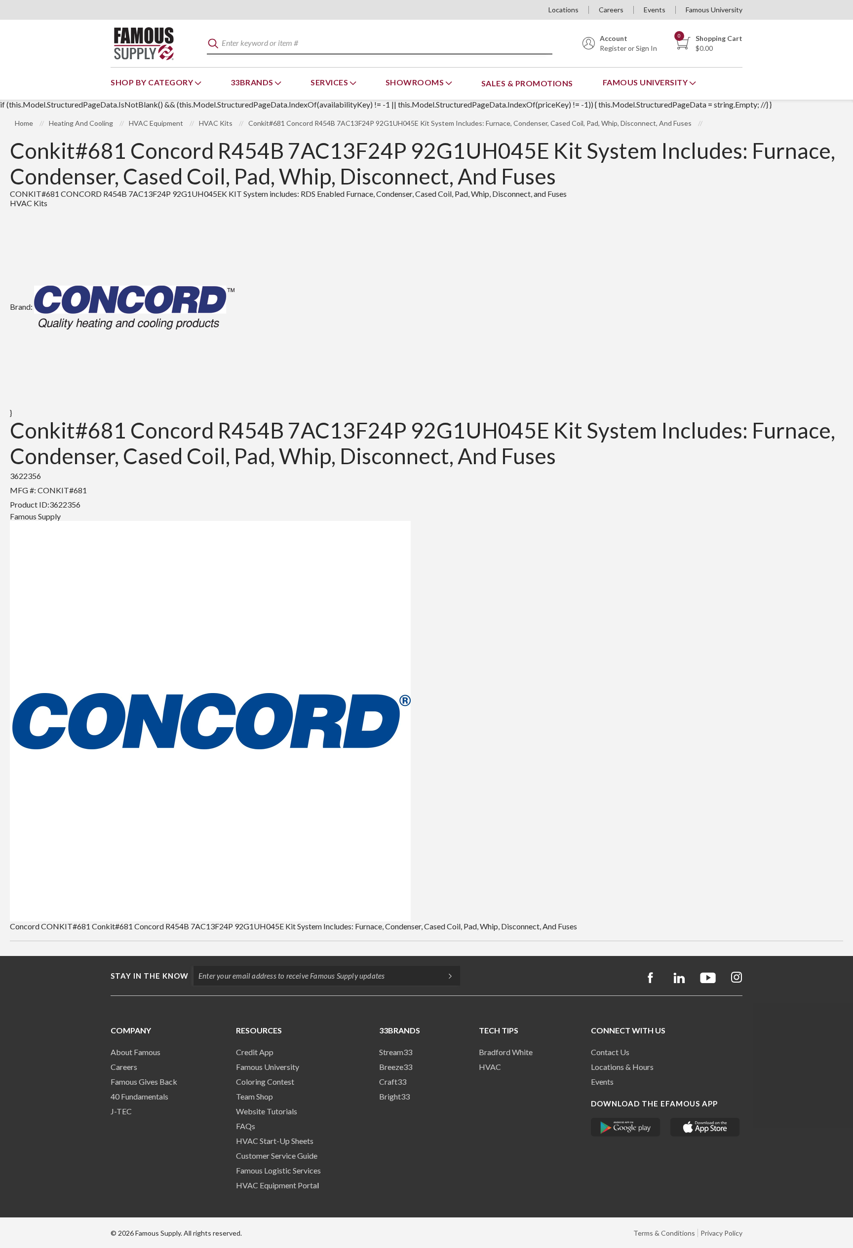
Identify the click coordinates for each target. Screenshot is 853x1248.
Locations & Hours (622, 1066)
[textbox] (379, 44)
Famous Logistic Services (278, 1170)
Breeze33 (395, 1066)
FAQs (245, 1126)
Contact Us (610, 1052)
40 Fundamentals (139, 1096)
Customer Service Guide (276, 1155)
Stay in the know (150, 975)
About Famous (135, 1052)
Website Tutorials (266, 1111)
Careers (611, 9)
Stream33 (395, 1052)
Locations (563, 9)
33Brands (253, 82)
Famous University (714, 9)
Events (654, 9)
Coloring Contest (265, 1081)
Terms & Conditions (664, 1233)
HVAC (490, 1066)
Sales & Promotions (527, 83)
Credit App (254, 1052)
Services (330, 82)
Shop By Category (153, 82)
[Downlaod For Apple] (705, 1127)
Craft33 (392, 1081)
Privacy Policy (721, 1233)
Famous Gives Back (144, 1081)
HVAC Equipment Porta (276, 1185)
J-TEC (121, 1111)
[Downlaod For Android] (625, 1127)
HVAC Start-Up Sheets (274, 1140)
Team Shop (254, 1096)
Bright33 (394, 1096)
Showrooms (416, 82)
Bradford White (506, 1052)
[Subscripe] (445, 976)
